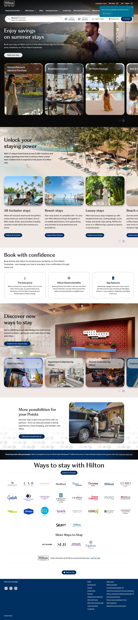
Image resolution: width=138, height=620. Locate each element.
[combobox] (34, 19)
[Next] (123, 120)
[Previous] (119, 120)
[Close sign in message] (132, 7)
